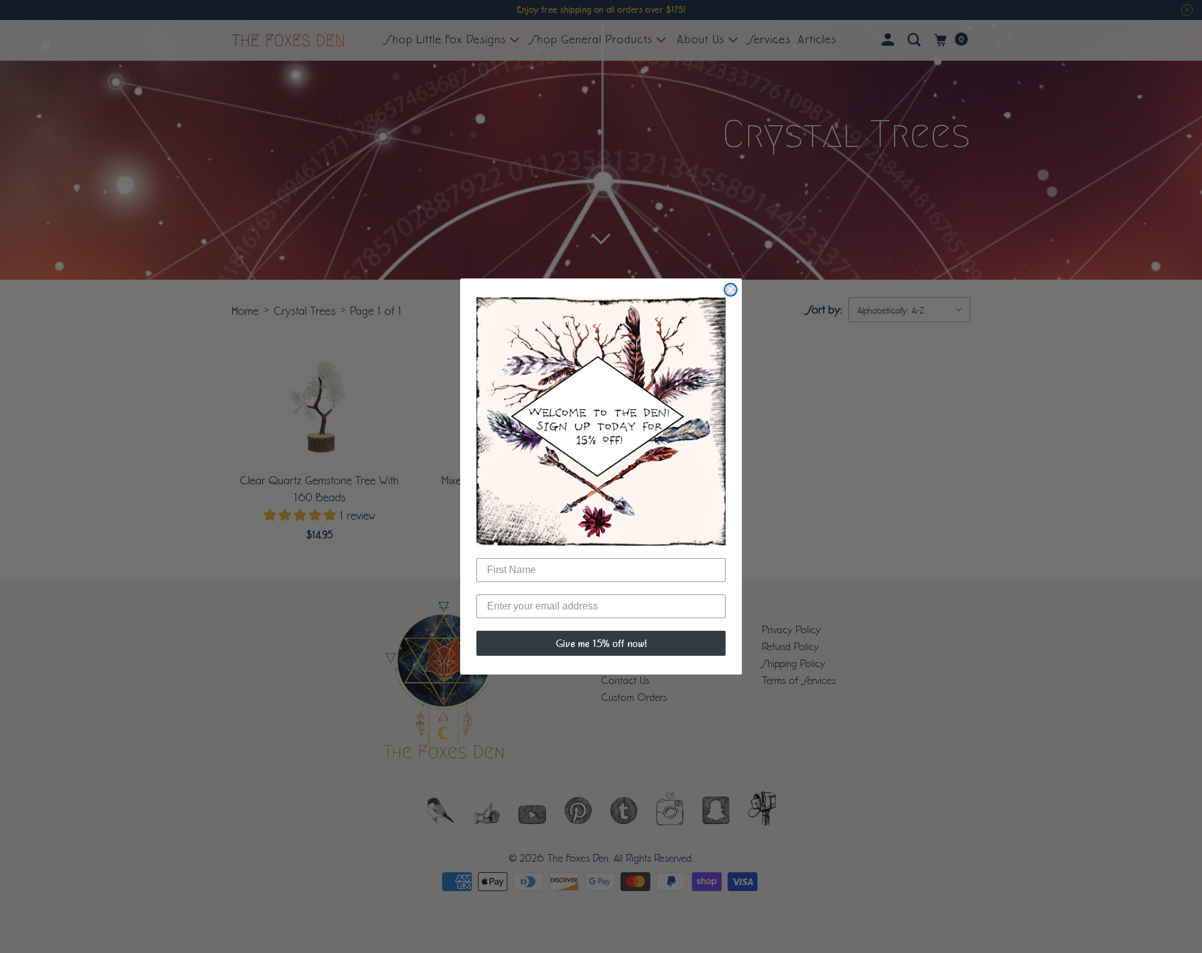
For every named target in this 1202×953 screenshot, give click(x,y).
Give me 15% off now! (601, 643)
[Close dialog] (730, 289)
